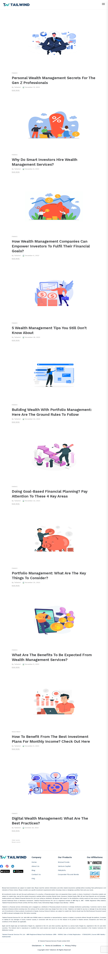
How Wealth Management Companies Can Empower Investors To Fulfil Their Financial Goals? (51, 246)
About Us (35, 866)
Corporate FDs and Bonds (68, 874)
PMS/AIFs (62, 870)
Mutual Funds (63, 862)
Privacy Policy (70, 946)
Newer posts (16, 842)
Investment (16, 731)
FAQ (33, 879)
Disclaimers (36, 946)
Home (34, 862)
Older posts (16, 840)
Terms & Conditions (53, 946)
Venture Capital (64, 866)
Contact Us (36, 874)
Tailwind (17, 87)
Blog (33, 870)
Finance (15, 73)
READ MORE (16, 90)
